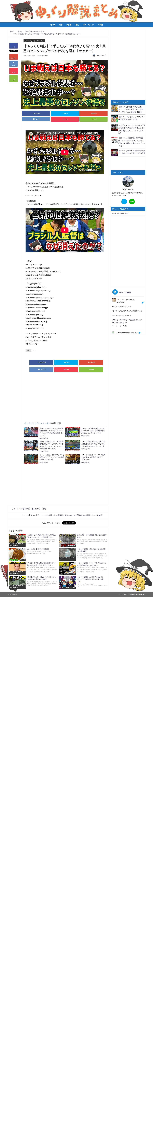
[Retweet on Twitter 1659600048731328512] (117, 326)
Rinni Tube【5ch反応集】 (126, 300)
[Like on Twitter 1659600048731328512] (121, 326)
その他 (100, 25)
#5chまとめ (120, 322)
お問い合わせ (12, 594)
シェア (13, 47)
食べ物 (52, 25)
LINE (132, 202)
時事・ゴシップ (88, 25)
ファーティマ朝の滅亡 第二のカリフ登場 (29, 509)
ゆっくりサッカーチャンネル (34, 41)
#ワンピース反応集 (128, 320)
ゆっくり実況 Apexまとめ (120, 213)
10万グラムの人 (101, 55)
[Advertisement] (65, 393)
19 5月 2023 (121, 302)
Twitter (125, 326)
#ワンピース (116, 320)
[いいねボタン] (28, 350)
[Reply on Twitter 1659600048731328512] (113, 326)
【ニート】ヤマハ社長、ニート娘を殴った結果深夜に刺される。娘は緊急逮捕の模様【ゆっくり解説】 (63, 515)
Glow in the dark (123, 333)
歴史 (77, 25)
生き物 (69, 25)
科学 (60, 25)
